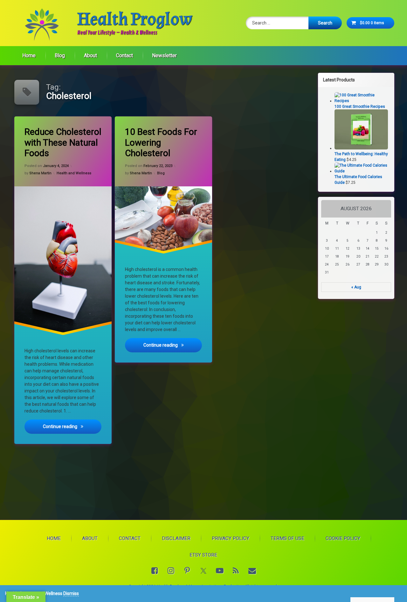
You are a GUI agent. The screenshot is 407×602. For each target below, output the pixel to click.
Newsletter (164, 55)
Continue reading (72, 426)
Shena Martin (40, 173)
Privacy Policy (230, 538)
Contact (124, 55)
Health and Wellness (74, 173)
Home (29, 55)
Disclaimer (176, 538)
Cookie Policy (343, 538)
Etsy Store (203, 555)
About (90, 55)
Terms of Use (287, 538)
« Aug (356, 287)
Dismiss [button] (71, 593)
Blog (60, 55)
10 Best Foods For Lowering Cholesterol (161, 142)
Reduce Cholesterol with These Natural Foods (62, 142)
